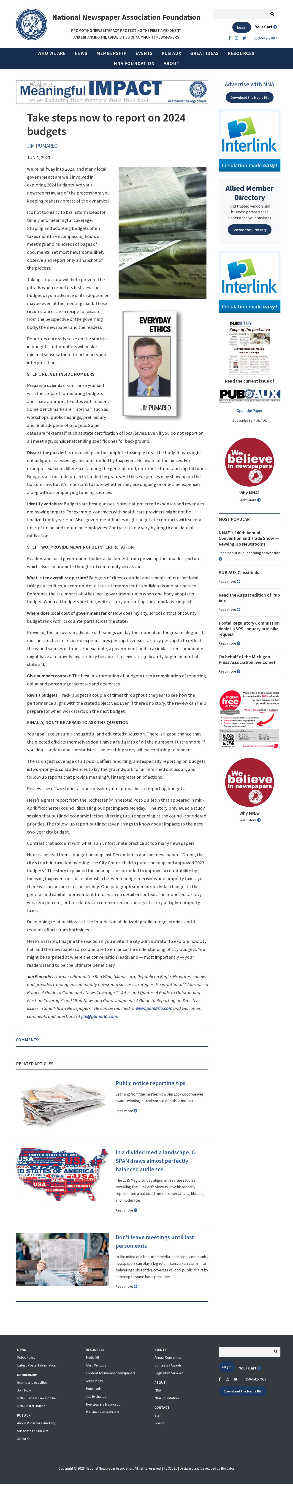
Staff (158, 1415)
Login (241, 27)
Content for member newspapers (110, 1373)
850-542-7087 (255, 1379)
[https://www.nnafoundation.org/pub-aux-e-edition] (249, 346)
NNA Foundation (134, 63)
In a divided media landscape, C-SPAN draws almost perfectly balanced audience (156, 1161)
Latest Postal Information (36, 1365)
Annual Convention (168, 1357)
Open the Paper (249, 410)
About (171, 63)
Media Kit (24, 1439)
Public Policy (26, 1357)
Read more (125, 1110)
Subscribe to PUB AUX (249, 420)
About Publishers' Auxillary (36, 1423)
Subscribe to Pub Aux (32, 1431)
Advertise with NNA (249, 84)
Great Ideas (204, 53)
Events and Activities (32, 1382)
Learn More (248, 500)
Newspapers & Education (104, 1404)
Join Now (24, 1390)
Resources (241, 53)
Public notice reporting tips (150, 1083)
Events (144, 53)
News (81, 53)
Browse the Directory (250, 229)
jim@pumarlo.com (99, 1016)
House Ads (93, 1388)
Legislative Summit (169, 1373)
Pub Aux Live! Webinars (102, 1412)
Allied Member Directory (249, 192)
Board (159, 1423)
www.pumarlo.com (154, 1008)
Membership (111, 53)
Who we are (52, 53)
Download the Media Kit (250, 97)
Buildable (227, 1468)
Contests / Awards (168, 1365)
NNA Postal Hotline (31, 1406)
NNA (158, 1390)
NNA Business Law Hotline (36, 1398)
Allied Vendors (96, 1365)
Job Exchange (96, 1396)
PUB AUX (171, 53)
